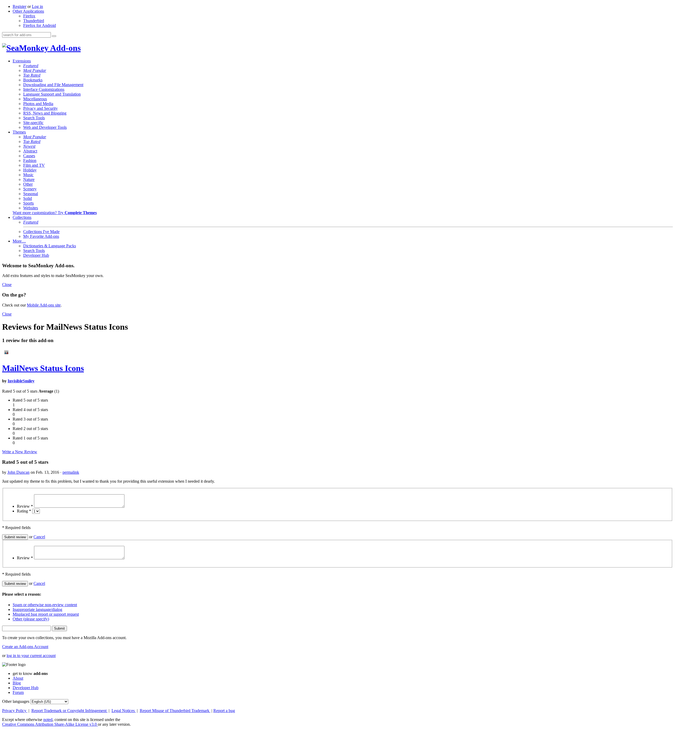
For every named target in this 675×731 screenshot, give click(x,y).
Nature (29, 179)
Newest (29, 146)
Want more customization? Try (55, 212)
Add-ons (65, 48)
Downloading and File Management (53, 84)
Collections (22, 217)
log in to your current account (31, 655)
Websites (30, 208)
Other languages (15, 701)
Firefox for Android (39, 25)
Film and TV (34, 165)
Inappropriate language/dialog (37, 609)
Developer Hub (36, 255)
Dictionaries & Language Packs (49, 246)
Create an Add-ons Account (25, 646)
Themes (19, 132)
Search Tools (34, 118)
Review (25, 506)
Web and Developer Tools (45, 127)
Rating (24, 511)
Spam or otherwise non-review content (45, 604)
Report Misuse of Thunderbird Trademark (175, 710)
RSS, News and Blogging (44, 113)
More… (19, 241)
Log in (37, 6)
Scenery (30, 189)
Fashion (29, 160)
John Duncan (18, 472)
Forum (18, 692)
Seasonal (30, 193)
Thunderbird (33, 20)
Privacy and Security (40, 108)
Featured (30, 65)
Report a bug (224, 710)
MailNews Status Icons (43, 368)
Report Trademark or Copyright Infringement (69, 710)
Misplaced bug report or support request (46, 614)
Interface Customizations (43, 89)
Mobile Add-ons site (44, 305)
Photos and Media (38, 103)
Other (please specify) (31, 619)
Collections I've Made (41, 231)
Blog (17, 683)
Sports (28, 203)
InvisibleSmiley (21, 381)
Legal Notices (124, 710)
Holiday (30, 170)
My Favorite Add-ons (41, 236)
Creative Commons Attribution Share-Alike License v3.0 (50, 724)
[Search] (54, 36)
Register (19, 6)
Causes (29, 156)
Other (28, 184)
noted (47, 719)
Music (28, 174)
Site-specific (33, 122)
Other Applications (28, 11)
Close (7, 284)
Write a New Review (19, 452)
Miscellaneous (35, 99)
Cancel (39, 537)
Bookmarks (32, 80)
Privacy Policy (14, 710)
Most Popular (34, 70)
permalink (70, 472)
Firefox (29, 16)
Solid (27, 198)
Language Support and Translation (52, 94)
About (18, 678)
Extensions (22, 61)
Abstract (30, 151)
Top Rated (31, 75)
